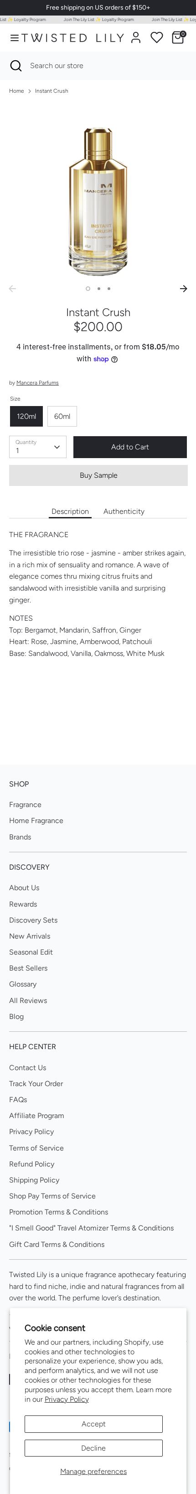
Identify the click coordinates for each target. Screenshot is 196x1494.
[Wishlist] (157, 37)
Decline (93, 1448)
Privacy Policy (67, 1399)
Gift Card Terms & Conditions (56, 1244)
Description (70, 511)
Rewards (23, 904)
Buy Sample (99, 475)
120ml (26, 416)
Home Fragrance (36, 820)
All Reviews (28, 1000)
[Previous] (12, 289)
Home (16, 91)
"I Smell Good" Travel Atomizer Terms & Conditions (91, 1228)
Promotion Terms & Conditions (58, 1212)
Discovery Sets (33, 920)
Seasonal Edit (31, 952)
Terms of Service (36, 1148)
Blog (16, 1016)
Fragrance (25, 804)
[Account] (136, 34)
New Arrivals (29, 936)
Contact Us (27, 1067)
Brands (20, 837)
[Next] (184, 289)
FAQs (18, 1099)
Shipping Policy (34, 1180)
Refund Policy (31, 1164)
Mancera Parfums (37, 383)
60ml (62, 416)
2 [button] (99, 288)
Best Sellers (28, 968)
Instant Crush (51, 91)
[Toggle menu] (11, 37)
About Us (24, 887)
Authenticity (123, 511)
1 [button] (88, 288)
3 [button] (109, 288)
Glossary (22, 984)
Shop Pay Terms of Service (52, 1196)
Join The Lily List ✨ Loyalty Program (95, 19)
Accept (94, 1424)
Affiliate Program (36, 1115)
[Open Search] (15, 65)
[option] (98, 191)
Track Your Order (36, 1083)
